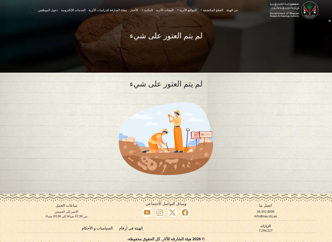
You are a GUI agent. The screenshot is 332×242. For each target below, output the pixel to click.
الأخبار (134, 10)
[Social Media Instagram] (159, 212)
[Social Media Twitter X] (172, 212)
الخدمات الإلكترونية (73, 10)
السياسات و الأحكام (97, 228)
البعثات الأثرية (164, 10)
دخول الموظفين (48, 10)
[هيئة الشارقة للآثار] (294, 10)
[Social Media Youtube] (147, 212)
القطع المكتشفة (212, 10)
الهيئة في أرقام (131, 228)
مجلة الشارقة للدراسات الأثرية (108, 10)
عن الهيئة (232, 10)
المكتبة (148, 10)
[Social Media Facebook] (185, 212)
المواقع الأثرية (188, 10)
